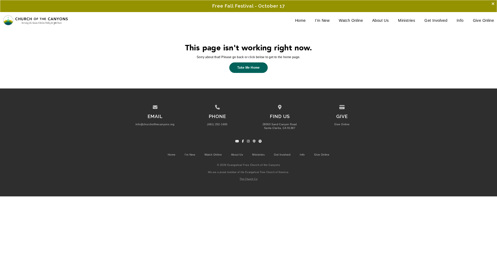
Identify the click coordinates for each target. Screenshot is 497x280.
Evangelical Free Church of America (266, 172)
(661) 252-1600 (217, 124)
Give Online (341, 124)
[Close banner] (493, 4)
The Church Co (248, 179)
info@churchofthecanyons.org (155, 124)
